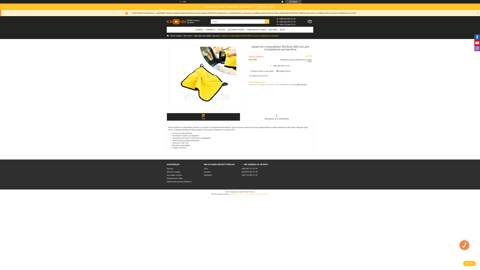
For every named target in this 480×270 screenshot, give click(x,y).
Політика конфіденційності (259, 194)
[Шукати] (267, 21)
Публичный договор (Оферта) (179, 182)
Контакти (273, 30)
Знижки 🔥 (210, 30)
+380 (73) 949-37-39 (249, 175)
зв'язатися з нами (265, 7)
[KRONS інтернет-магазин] (176, 21)
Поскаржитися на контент (239, 194)
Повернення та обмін (256, 30)
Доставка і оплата (236, 30)
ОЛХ (206, 169)
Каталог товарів (173, 172)
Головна (199, 30)
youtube (207, 172)
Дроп (282, 30)
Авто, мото (188, 36)
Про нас (221, 30)
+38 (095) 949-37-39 (249, 172)
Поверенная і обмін (175, 178)
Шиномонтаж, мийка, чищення (207, 36)
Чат (471, 263)
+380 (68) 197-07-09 (249, 169)
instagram (208, 175)
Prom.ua (252, 192)
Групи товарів (176, 36)
